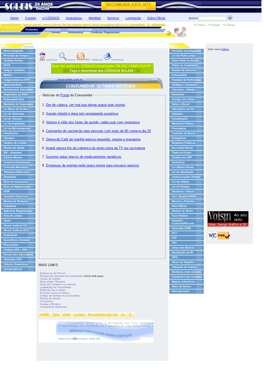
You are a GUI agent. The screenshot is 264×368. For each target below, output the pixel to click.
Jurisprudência (13, 269)
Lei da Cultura (180, 181)
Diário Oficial (156, 18)
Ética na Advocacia (16, 181)
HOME (44, 314)
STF (174, 237)
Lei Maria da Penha (16, 109)
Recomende (53, 29)
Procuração (11, 244)
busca (71, 59)
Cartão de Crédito (50, 278)
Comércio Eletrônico (16, 162)
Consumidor (179, 75)
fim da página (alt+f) (76, 25)
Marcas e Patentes (183, 201)
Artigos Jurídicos (14, 70)
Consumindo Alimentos (53, 306)
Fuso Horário (180, 215)
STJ (174, 233)
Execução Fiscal (182, 147)
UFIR (6, 191)
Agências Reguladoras (18, 210)
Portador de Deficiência (186, 79)
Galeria (225, 49)
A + (123, 314)
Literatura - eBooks (184, 89)
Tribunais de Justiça (184, 267)
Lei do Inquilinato (14, 123)
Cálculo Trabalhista (16, 264)
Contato (30, 18)
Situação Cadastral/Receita (183, 222)
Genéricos (178, 162)
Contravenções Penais (186, 176)
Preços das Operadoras (18, 254)
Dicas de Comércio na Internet (58, 284)
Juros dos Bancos (183, 247)
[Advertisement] (228, 132)
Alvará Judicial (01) (16, 230)
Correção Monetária (16, 167)
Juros (7, 220)
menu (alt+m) (52, 25)
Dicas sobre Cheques (52, 281)
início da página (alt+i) (107, 25)
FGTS (7, 65)
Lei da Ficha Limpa (184, 55)
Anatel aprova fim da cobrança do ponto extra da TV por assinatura (95, 148)
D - (131, 314)
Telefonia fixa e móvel (52, 290)
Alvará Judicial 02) (15, 225)
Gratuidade (10, 235)
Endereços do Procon (53, 273)
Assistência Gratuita (16, 240)
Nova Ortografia (13, 50)
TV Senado (214, 25)
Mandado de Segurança (18, 104)
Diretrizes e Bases (183, 191)
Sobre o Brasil (181, 104)
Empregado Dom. (14, 99)
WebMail (95, 18)
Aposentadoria (13, 84)
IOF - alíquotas (13, 152)
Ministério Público (183, 123)
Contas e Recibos (50, 304)
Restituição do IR (182, 252)
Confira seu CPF (182, 157)
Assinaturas (74, 18)
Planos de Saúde (14, 147)
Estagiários (179, 138)
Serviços (113, 18)
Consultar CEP (13, 259)
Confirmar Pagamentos (105, 32)
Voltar (66, 314)
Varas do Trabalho (183, 262)
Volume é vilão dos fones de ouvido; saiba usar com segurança (93, 122)
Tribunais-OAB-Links (16, 172)
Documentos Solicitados (19, 89)
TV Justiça (199, 25)
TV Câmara (229, 25)
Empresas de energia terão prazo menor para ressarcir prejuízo (92, 165)
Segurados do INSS (16, 94)
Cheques (9, 138)
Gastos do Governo (184, 70)
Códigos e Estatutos (184, 84)
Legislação (133, 18)
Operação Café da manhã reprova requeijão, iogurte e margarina (93, 139)
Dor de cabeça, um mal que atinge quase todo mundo (85, 105)
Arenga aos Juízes (183, 99)
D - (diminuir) (156, 25)
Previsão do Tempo (80, 29)
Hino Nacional (180, 291)
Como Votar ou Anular (185, 60)
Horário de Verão (182, 210)
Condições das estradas (187, 276)
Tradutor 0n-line (13, 60)
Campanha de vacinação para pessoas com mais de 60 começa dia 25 (98, 131)
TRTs (175, 257)
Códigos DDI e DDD (15, 249)
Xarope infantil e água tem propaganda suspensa (82, 113)
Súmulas (177, 113)
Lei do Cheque (181, 186)
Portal (65, 95)
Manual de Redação (16, 201)
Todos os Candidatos (185, 65)
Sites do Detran (181, 286)
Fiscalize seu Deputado (186, 50)
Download (10, 176)
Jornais (56, 32)
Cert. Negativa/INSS (184, 196)
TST (174, 242)
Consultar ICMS (181, 228)
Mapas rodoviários (183, 281)
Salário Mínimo (13, 157)
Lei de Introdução (183, 172)
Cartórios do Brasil (183, 133)
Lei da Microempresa (17, 128)
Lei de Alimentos (14, 113)
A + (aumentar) (135, 25)
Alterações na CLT (183, 109)
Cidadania (10, 206)
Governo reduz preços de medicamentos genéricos (83, 157)
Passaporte (179, 128)
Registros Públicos (184, 142)
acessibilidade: (11, 25)
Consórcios (11, 133)
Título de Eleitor (181, 152)
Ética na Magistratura (17, 186)
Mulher (8, 75)
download (117, 59)
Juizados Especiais (16, 196)
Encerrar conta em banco (55, 292)
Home (14, 18)
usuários (51, 59)
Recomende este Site (103, 314)
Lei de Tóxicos (13, 118)
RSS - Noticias (94, 59)
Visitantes (32, 29)
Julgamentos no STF (16, 79)
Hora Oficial (179, 206)
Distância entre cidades (186, 271)
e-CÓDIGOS (50, 18)
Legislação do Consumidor (55, 287)
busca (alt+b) (32, 25)
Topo (55, 314)
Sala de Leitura (13, 215)
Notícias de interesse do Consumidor (61, 276)
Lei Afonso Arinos (183, 167)
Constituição (179, 118)
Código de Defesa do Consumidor (60, 295)
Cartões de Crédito (15, 142)
